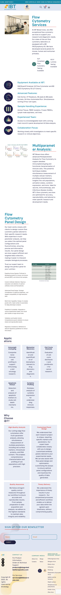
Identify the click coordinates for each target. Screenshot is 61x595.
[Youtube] (3, 565)
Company (35, 555)
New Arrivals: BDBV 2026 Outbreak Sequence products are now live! (33, 2)
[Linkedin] (3, 559)
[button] (49, 7)
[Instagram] (3, 562)
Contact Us (17, 555)
